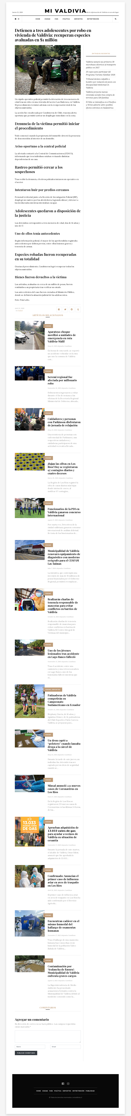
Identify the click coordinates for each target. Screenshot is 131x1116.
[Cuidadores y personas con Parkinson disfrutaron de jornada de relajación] (30, 419)
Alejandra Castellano (64, 346)
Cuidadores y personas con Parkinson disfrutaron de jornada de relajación (64, 422)
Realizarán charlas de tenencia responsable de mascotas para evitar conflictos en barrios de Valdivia (63, 605)
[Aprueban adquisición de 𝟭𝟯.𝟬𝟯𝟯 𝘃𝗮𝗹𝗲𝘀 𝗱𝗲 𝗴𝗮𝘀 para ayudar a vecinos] (30, 831)
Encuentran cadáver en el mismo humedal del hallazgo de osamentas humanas (63, 925)
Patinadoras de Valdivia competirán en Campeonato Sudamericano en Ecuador (64, 700)
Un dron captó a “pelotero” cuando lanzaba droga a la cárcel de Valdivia (64, 745)
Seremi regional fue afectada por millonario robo (62, 380)
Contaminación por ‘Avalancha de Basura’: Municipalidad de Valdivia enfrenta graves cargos (63, 971)
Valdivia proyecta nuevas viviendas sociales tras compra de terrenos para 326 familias (100, 95)
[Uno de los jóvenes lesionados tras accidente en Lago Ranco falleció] (30, 647)
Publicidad (90, 1091)
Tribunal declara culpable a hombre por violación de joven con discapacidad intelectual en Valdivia (101, 83)
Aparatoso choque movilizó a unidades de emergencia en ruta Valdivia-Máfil (62, 336)
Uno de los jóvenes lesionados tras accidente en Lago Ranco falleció (63, 654)
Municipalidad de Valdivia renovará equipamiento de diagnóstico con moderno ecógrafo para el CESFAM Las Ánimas (64, 557)
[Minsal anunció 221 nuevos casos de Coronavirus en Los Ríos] (30, 783)
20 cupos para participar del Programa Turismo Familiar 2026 (100, 73)
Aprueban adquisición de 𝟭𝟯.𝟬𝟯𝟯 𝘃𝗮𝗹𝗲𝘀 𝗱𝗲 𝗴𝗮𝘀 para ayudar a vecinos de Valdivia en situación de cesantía (63, 834)
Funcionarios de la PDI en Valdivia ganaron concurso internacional (64, 512)
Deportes (78, 19)
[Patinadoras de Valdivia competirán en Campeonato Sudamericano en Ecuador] (30, 701)
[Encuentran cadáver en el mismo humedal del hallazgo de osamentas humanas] (30, 923)
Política (66, 19)
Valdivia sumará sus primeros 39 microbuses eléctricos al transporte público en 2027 (101, 65)
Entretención (93, 19)
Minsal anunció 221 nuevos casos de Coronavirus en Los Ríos (64, 789)
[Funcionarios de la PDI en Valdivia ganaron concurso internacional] (30, 508)
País (56, 19)
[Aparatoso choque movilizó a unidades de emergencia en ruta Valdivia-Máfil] (30, 335)
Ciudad (47, 19)
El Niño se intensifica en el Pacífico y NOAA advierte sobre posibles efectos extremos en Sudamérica (101, 105)
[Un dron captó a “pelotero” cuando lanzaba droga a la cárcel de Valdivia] (30, 738)
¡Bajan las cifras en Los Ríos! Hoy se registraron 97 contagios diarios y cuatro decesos (63, 468)
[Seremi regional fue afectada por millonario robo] (30, 373)
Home (38, 19)
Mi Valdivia (65, 11)
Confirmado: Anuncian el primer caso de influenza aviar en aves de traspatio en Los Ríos (63, 880)
